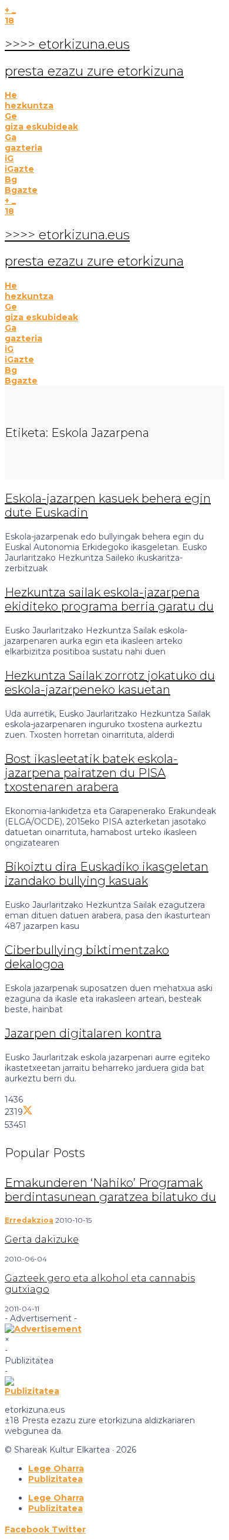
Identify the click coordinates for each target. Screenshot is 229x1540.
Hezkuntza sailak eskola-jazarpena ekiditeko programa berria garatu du (109, 599)
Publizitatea (55, 1479)
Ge (11, 116)
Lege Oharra (56, 1468)
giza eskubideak (41, 126)
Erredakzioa (29, 1220)
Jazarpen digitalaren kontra (83, 1033)
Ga (10, 137)
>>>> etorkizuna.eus (67, 44)
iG (9, 158)
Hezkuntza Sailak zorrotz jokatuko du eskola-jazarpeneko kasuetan (110, 683)
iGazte (19, 169)
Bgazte (21, 190)
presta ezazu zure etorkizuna (94, 71)
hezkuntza (29, 105)
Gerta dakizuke (42, 1239)
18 (9, 20)
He (11, 95)
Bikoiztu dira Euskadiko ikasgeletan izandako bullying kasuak (106, 874)
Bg (11, 179)
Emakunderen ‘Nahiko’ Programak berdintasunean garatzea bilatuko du (110, 1190)
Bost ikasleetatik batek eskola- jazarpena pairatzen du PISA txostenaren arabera (91, 773)
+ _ (10, 10)
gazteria (23, 148)
